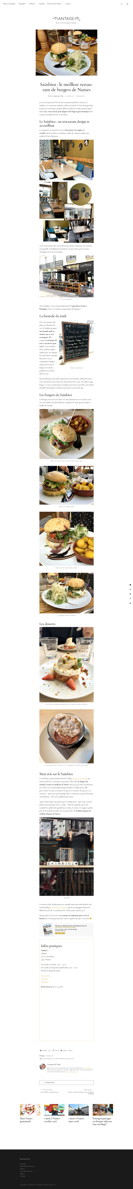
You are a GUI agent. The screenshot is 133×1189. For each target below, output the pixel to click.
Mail (130, 584)
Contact (68, 4)
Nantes (63, 1058)
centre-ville (55, 1058)
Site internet (45, 976)
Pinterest (130, 594)
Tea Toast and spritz (79, 778)
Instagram (130, 589)
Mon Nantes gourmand (26, 1120)
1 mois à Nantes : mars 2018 (76, 1120)
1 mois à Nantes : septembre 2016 (49, 1091)
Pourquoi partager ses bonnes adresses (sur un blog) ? (102, 1121)
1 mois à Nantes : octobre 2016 (52, 1120)
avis (44, 1058)
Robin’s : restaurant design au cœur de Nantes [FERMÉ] (80, 1092)
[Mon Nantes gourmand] (30, 1110)
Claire (58, 1064)
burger (49, 1058)
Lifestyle (32, 4)
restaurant (68, 1058)
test (73, 1058)
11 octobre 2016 (69, 96)
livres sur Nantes (87, 1068)
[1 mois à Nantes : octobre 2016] (54, 1110)
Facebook (130, 598)
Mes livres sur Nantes (54, 4)
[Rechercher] (122, 4)
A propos (42, 4)
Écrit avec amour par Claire (55, 96)
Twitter (130, 603)
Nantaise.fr (66, 12)
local (59, 1058)
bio (46, 1058)
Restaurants (49, 1055)
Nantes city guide (9, 4)
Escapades (22, 4)
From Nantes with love (58, 907)
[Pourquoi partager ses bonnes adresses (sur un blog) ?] (103, 1110)
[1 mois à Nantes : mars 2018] (78, 1110)
